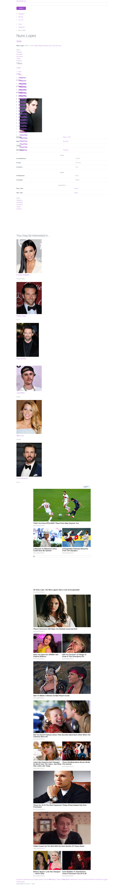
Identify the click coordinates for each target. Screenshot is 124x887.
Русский (96, 879)
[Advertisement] (62, 222)
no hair (20, 123)
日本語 (63, 879)
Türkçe (101, 879)
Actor (19, 41)
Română (90, 879)
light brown (21, 120)
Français (46, 879)
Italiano (59, 879)
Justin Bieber (20, 393)
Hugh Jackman (21, 358)
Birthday (20, 17)
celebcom (21, 1)
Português (85, 879)
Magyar (54, 879)
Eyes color (52, 45)
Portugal (65, 150)
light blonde (21, 117)
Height (36, 45)
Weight (40, 45)
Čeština (26, 879)
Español (40, 879)
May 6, (65, 137)
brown (20, 105)
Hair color (58, 45)
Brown (76, 188)
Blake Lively (20, 435)
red (19, 126)
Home (20, 24)
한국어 (68, 879)
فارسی (22, 881)
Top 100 (20, 20)
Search (21, 8)
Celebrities (21, 14)
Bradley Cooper (21, 316)
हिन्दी (50, 879)
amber (20, 90)
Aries (19, 71)
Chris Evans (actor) (22, 478)
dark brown (21, 111)
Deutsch (30, 879)
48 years (65, 141)
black (20, 96)
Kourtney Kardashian (22, 275)
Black (76, 193)
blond (20, 99)
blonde (20, 102)
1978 (69, 137)
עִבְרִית (18, 881)
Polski (79, 879)
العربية (105, 879)
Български (19, 879)
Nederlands (73, 879)
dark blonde (21, 108)
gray (19, 114)
